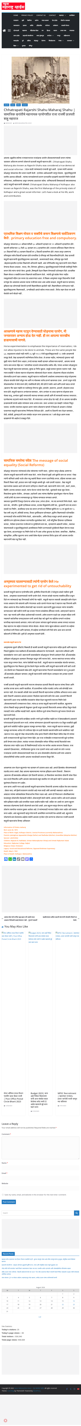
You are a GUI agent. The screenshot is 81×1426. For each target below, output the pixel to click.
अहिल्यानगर (67, 36)
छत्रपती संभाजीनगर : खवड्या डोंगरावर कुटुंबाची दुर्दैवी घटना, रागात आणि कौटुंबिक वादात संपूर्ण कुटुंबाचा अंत (30, 1265)
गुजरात (24, 46)
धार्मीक (31, 25)
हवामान (25, 25)
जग (42, 30)
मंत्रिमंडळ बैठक (34, 30)
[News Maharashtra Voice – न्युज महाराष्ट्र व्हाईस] (4, 30)
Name (5, 1163)
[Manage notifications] (5, 1420)
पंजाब (60, 41)
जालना (55, 30)
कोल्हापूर (36, 41)
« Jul (39, 1317)
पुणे (23, 41)
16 (74, 1301)
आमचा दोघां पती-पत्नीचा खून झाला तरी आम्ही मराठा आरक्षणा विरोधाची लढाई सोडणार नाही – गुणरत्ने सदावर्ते (20, 918)
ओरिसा (29, 41)
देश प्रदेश (54, 20)
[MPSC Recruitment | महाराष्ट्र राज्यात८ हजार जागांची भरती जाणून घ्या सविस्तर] (67, 933)
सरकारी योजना (65, 25)
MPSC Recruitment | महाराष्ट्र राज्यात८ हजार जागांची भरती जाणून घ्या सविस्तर (67, 1097)
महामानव (24, 30)
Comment (6, 1134)
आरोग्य (36, 20)
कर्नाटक (49, 36)
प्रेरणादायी (16, 30)
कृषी (23, 20)
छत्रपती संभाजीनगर (28, 36)
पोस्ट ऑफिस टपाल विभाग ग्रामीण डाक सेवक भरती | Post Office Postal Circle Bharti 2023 (13, 1097)
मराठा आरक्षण (45, 20)
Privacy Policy (27, 15)
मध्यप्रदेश (16, 41)
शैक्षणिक (29, 20)
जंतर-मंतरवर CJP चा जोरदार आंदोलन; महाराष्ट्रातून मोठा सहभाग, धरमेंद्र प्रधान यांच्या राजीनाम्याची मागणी (29, 1278)
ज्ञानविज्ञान (72, 15)
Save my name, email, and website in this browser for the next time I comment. (35, 1195)
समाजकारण (17, 25)
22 (63, 1304)
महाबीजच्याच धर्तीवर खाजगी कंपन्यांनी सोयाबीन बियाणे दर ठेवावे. (60, 918)
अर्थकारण (55, 25)
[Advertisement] (40, 140)
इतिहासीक (39, 25)
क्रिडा (48, 30)
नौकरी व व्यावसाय (65, 20)
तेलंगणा (43, 41)
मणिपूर (30, 46)
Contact (52, 15)
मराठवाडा (72, 30)
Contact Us (41, 15)
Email (4, 1173)
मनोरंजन (47, 25)
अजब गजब (63, 30)
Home (16, 15)
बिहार (15, 46)
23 (74, 1304)
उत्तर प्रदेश (16, 36)
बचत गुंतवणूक (40, 36)
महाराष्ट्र (61, 15)
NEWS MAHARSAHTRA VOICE (23, 123)
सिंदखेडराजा (52, 41)
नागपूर (58, 36)
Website (5, 1183)
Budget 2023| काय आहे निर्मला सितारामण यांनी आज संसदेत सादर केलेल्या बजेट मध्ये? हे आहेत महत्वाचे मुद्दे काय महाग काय (39, 1100)
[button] (65, 15)
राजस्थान (69, 41)
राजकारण (16, 20)
